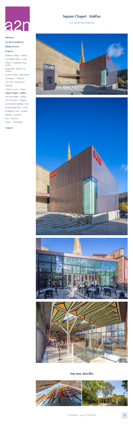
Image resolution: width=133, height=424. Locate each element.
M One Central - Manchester (17, 74)
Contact (9, 127)
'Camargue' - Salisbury (14, 78)
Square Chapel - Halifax (15, 93)
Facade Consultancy (14, 42)
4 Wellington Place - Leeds (16, 59)
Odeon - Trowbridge (13, 122)
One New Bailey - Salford (15, 96)
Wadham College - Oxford (16, 55)
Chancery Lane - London (15, 89)
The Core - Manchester (15, 82)
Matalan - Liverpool (13, 114)
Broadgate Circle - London (16, 111)
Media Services (12, 46)
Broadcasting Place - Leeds (16, 107)
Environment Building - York (16, 103)
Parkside (8, 85)
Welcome (9, 37)
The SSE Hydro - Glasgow (15, 100)
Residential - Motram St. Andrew (15, 69)
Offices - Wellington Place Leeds (16, 63)
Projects (9, 51)
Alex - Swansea (11, 118)
